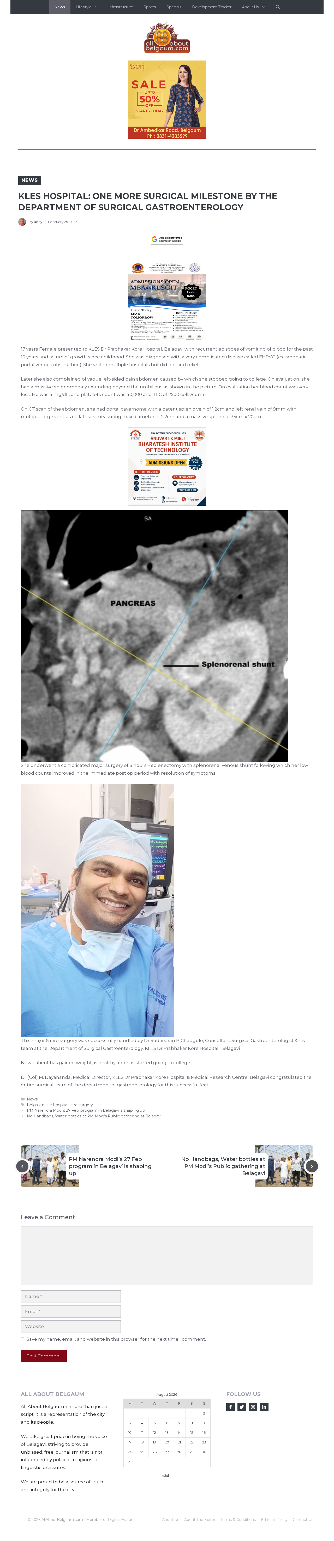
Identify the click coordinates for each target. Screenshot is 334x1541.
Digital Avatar (120, 1519)
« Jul (165, 1475)
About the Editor (199, 1519)
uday (38, 222)
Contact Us (303, 1519)
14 (179, 1432)
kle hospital (57, 1105)
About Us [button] (250, 6)
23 (204, 1442)
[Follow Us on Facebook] (230, 1407)
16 (204, 1432)
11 (142, 1432)
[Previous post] (22, 1166)
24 (130, 1452)
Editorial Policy (274, 1519)
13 (167, 1432)
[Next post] (312, 1166)
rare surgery (81, 1105)
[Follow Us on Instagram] (253, 1407)
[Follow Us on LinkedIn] (264, 1407)
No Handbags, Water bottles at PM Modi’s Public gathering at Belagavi (94, 1116)
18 (142, 1442)
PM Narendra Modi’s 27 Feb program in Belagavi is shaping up (86, 1110)
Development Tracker (211, 6)
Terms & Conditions (238, 1519)
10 (130, 1432)
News (60, 6)
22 (192, 1442)
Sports (150, 6)
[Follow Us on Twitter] (241, 1407)
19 (154, 1442)
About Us (170, 1519)
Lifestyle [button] (84, 6)
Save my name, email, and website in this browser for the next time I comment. (116, 1339)
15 (191, 1432)
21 (179, 1442)
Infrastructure (121, 6)
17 (129, 1442)
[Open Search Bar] (278, 7)
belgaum (35, 1105)
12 (154, 1432)
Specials (174, 6)
